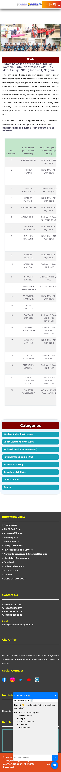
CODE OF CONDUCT (15, 578)
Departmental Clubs (15, 472)
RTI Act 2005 (11, 570)
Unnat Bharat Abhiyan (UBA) (19, 442)
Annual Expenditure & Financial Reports (25, 554)
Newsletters (10, 525)
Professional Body (13, 464)
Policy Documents (14, 545)
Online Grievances (14, 566)
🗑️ (31, 700)
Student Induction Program (18, 434)
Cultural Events (12, 479)
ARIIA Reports (11, 541)
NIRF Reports (11, 537)
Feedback (9, 562)
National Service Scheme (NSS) (20, 449)
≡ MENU (53, 5)
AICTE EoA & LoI (12, 529)
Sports (7, 487)
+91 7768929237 (13, 611)
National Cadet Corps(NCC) (18, 457)
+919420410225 (12, 604)
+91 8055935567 (13, 608)
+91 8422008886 (13, 615)
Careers (8, 574)
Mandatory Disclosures (16, 558)
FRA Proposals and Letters (18, 550)
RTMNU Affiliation (13, 533)
